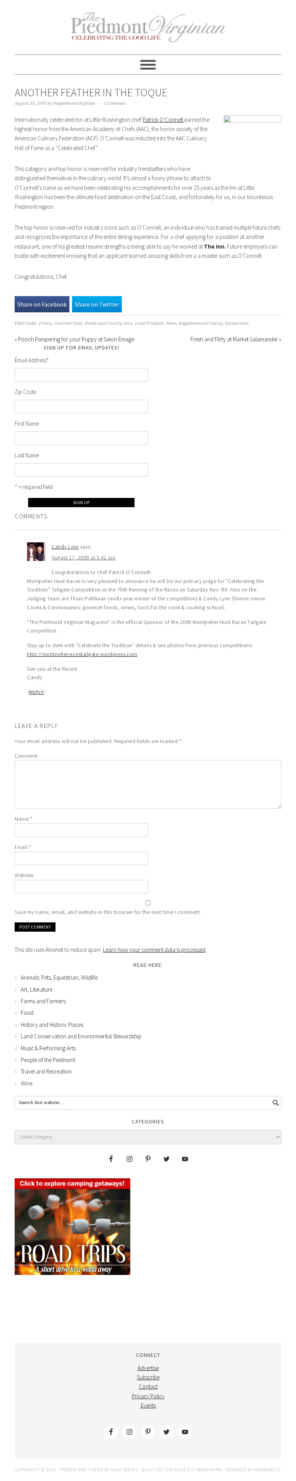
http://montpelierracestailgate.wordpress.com (82, 654)
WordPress (267, 1469)
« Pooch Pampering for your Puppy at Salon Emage (74, 339)
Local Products (149, 323)
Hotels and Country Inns (108, 323)
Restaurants (237, 323)
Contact (148, 1386)
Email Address (32, 360)
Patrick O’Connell (163, 119)
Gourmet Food (68, 323)
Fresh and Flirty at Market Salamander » (235, 339)
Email (23, 847)
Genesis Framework (198, 1469)
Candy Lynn (65, 546)
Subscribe (148, 1377)
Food (27, 1012)
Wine (26, 1083)
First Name (27, 423)
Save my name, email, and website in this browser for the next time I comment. (108, 911)
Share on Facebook (42, 304)
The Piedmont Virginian (148, 31)
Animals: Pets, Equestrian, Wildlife (59, 977)
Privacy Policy (148, 1396)
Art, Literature (36, 989)
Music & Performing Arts (48, 1048)
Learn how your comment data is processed (154, 949)
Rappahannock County (201, 323)
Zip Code (25, 391)
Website (24, 875)
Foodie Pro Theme (82, 1469)
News (171, 323)
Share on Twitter (97, 304)
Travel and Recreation (46, 1071)
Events (45, 323)
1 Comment (115, 103)
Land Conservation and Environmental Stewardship (81, 1036)
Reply (36, 692)
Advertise (148, 1368)
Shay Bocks (124, 1469)
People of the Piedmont (48, 1059)
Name (23, 818)
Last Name (27, 455)
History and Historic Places (52, 1024)
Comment (26, 755)
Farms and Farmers (43, 1001)
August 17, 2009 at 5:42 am (83, 557)
